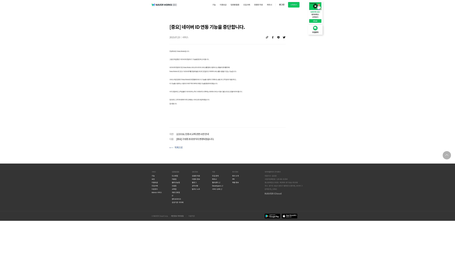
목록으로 (179, 147)
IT (172, 196)
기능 (214, 5)
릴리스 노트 (196, 189)
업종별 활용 (235, 5)
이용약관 (192, 216)
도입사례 (246, 5)
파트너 (269, 5)
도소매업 (175, 176)
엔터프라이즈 (176, 199)
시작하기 (293, 5)
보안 (153, 179)
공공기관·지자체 (177, 202)
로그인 (281, 4)
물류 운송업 (176, 182)
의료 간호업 (176, 192)
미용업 (174, 179)
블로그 (194, 182)
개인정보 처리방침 (177, 216)
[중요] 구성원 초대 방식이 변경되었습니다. (195, 139)
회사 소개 (235, 176)
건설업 (174, 186)
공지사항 (195, 186)
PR (233, 179)
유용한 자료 (258, 5)
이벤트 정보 (196, 179)
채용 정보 (235, 182)
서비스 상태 (216, 189)
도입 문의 (215, 176)
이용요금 (223, 5)
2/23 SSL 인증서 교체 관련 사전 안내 (192, 134)
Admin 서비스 (157, 192)
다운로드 (155, 189)
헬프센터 (215, 182)
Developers (216, 186)
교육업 (174, 189)
